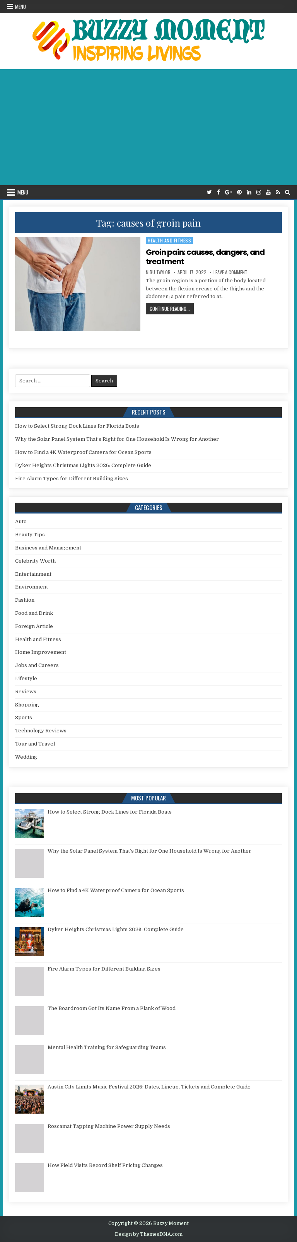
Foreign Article (34, 626)
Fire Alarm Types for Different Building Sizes (71, 478)
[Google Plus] (228, 192)
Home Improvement (40, 652)
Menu (20, 6)
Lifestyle (26, 678)
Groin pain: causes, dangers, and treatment (205, 257)
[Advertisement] (148, 127)
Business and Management (48, 548)
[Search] (287, 192)
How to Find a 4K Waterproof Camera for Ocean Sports (83, 452)
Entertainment (33, 574)
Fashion (24, 600)
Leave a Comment (230, 272)
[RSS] (278, 192)
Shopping (27, 705)
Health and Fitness (169, 240)
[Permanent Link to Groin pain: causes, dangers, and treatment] (78, 284)
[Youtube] (268, 192)
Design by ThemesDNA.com (149, 1234)
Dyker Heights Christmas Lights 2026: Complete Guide (83, 465)
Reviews (25, 691)
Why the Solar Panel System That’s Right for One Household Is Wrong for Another (117, 439)
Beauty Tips (30, 534)
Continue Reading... (172, 308)
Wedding (26, 757)
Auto (21, 521)
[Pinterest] (239, 192)
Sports (23, 717)
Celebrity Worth (35, 561)
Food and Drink (34, 613)
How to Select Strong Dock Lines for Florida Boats (77, 426)
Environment (31, 587)
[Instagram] (258, 192)
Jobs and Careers (37, 665)
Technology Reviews (41, 731)
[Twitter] (209, 192)
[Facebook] (218, 192)
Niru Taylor (158, 272)
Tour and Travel (35, 744)
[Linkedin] (249, 192)
